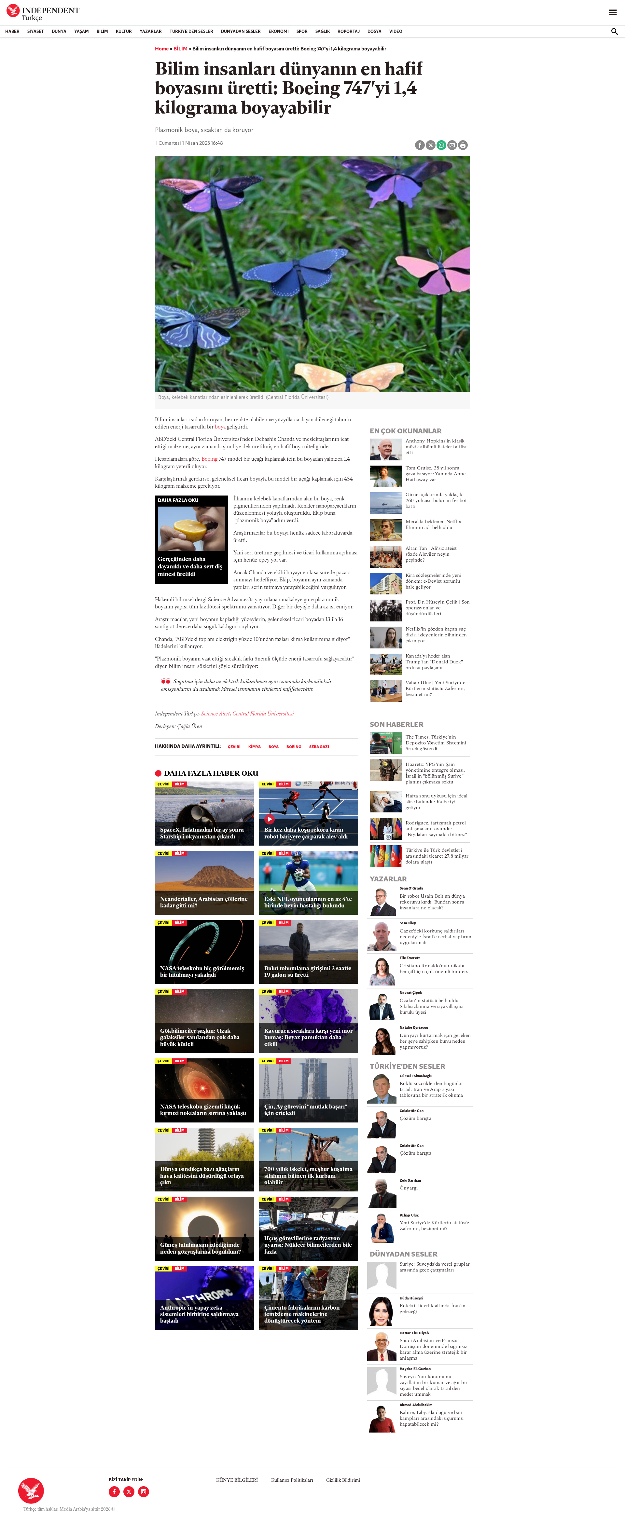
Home (162, 49)
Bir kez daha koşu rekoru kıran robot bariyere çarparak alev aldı (306, 833)
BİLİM (102, 32)
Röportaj (349, 32)
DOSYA (375, 32)
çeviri (234, 747)
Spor (302, 32)
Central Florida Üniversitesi (262, 714)
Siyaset (35, 32)
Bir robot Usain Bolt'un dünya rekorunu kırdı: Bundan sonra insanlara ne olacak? (432, 902)
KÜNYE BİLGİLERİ (237, 1480)
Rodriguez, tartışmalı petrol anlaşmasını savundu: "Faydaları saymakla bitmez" (436, 829)
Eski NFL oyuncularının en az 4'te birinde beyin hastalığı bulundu (308, 903)
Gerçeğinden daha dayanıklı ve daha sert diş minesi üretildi (190, 567)
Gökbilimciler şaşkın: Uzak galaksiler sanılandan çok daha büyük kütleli (200, 1037)
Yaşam (81, 32)
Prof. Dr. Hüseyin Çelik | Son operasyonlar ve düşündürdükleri (438, 608)
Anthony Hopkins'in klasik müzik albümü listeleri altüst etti (436, 447)
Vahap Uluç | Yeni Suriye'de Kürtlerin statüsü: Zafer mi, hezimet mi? (435, 689)
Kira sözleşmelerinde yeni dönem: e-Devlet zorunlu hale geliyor (434, 581)
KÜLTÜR (124, 32)
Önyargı (409, 1188)
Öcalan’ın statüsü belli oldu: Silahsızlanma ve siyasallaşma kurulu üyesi (432, 1007)
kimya (254, 747)
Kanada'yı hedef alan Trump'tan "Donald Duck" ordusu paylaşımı (434, 662)
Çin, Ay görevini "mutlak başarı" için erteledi (305, 1110)
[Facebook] (114, 1491)
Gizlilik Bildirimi (343, 1480)
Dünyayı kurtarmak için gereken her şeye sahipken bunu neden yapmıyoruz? (435, 1041)
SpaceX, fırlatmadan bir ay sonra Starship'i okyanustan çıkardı (202, 833)
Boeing (209, 459)
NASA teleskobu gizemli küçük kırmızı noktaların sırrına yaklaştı (203, 1110)
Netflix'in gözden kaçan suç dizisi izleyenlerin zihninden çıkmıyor (436, 635)
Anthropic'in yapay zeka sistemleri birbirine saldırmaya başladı (199, 1314)
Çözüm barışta (415, 1118)
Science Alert (215, 714)
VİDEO (395, 32)
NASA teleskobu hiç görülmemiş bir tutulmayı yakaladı (202, 972)
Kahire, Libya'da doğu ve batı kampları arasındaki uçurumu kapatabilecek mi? (432, 1418)
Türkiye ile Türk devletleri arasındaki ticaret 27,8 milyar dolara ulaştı (437, 856)
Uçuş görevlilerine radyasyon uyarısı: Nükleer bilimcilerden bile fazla (308, 1245)
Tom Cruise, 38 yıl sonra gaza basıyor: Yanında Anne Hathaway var (436, 474)
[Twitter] (128, 1491)
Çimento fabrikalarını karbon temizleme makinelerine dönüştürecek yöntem (302, 1314)
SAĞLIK (322, 32)
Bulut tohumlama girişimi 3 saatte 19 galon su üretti (307, 972)
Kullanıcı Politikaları (292, 1480)
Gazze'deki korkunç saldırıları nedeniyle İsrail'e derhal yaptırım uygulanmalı (435, 937)
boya (220, 427)
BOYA (274, 747)
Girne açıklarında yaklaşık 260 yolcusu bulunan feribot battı (436, 501)
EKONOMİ (279, 32)
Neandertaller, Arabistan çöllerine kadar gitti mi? (204, 903)
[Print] (463, 145)
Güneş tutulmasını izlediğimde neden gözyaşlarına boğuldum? (200, 1249)
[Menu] (612, 12)
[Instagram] (143, 1491)
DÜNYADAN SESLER (241, 32)
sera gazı (319, 747)
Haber (12, 32)
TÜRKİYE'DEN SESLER (191, 32)
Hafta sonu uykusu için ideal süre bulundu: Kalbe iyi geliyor (436, 802)
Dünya (59, 32)
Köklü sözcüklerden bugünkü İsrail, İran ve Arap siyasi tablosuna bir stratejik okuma (431, 1089)
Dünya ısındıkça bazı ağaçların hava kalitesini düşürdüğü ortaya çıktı (202, 1176)
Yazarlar (151, 32)
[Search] (614, 31)
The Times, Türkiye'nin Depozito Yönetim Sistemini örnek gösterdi (436, 743)
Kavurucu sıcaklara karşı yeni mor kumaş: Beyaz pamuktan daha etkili (308, 1037)
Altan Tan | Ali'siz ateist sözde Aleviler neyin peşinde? (431, 554)
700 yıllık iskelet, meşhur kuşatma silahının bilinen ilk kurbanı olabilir (308, 1176)
